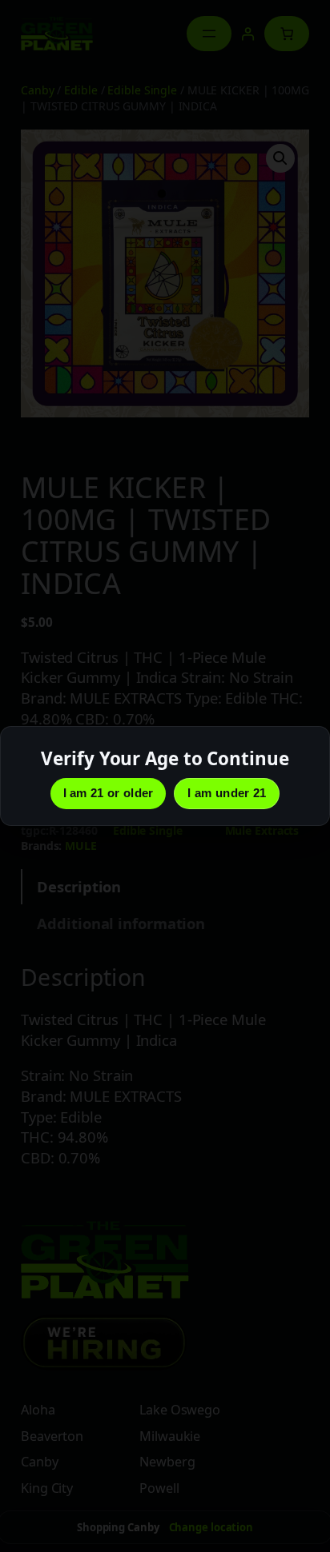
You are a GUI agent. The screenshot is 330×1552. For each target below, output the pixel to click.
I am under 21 (226, 793)
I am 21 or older (108, 793)
